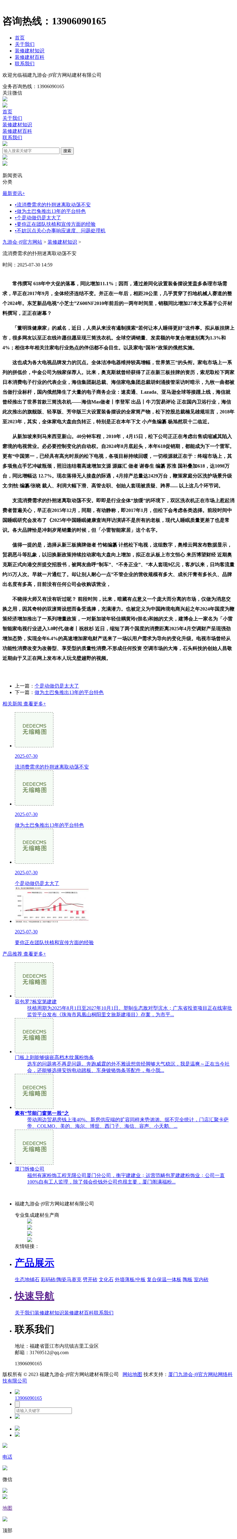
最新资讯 (13, 193)
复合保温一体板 (164, 1279)
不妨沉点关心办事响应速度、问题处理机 (60, 230)
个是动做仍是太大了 (38, 217)
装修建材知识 (29, 50)
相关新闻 (24, 703)
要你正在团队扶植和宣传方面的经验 (55, 224)
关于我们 (25, 44)
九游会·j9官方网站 (22, 242)
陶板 (188, 1279)
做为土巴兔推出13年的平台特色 (50, 211)
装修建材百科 (29, 57)
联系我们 (25, 63)
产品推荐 (24, 953)
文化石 (106, 1279)
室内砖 (201, 1279)
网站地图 (132, 1374)
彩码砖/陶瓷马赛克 (61, 1279)
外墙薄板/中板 (130, 1279)
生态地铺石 (27, 1279)
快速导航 (34, 1295)
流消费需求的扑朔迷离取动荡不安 (53, 204)
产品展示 (34, 1262)
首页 (20, 37)
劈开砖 (90, 1279)
